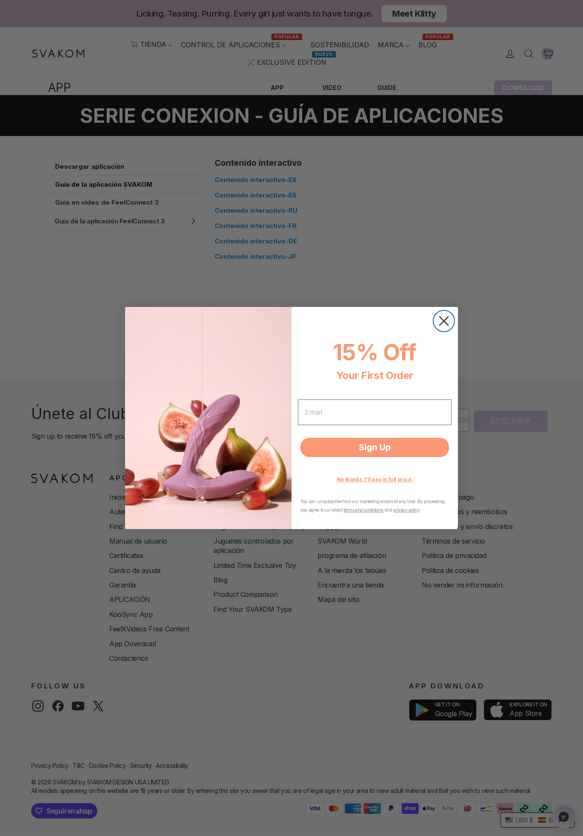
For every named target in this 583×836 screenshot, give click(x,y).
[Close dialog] (444, 321)
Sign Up (375, 447)
